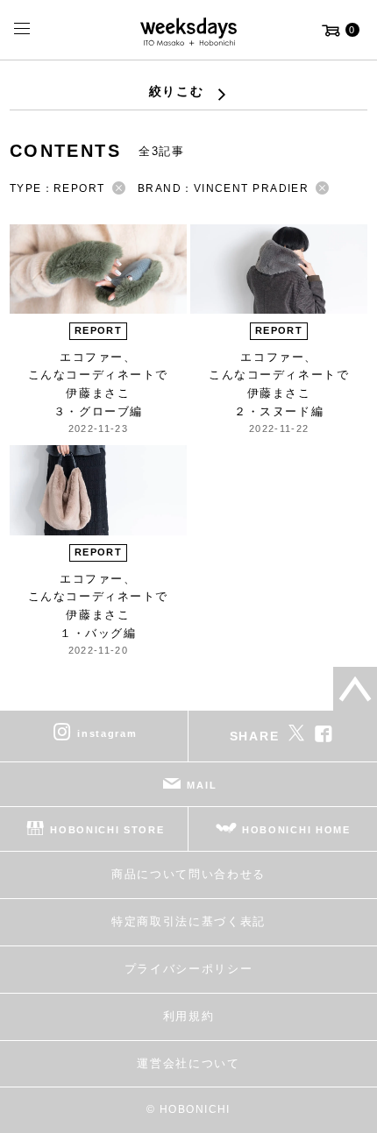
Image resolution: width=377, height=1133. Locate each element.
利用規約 (189, 1016)
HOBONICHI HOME (296, 830)
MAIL (202, 785)
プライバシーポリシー (188, 968)
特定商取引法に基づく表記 (188, 921)
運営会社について (188, 1063)
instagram (107, 733)
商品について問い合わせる (188, 874)
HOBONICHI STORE (107, 830)
